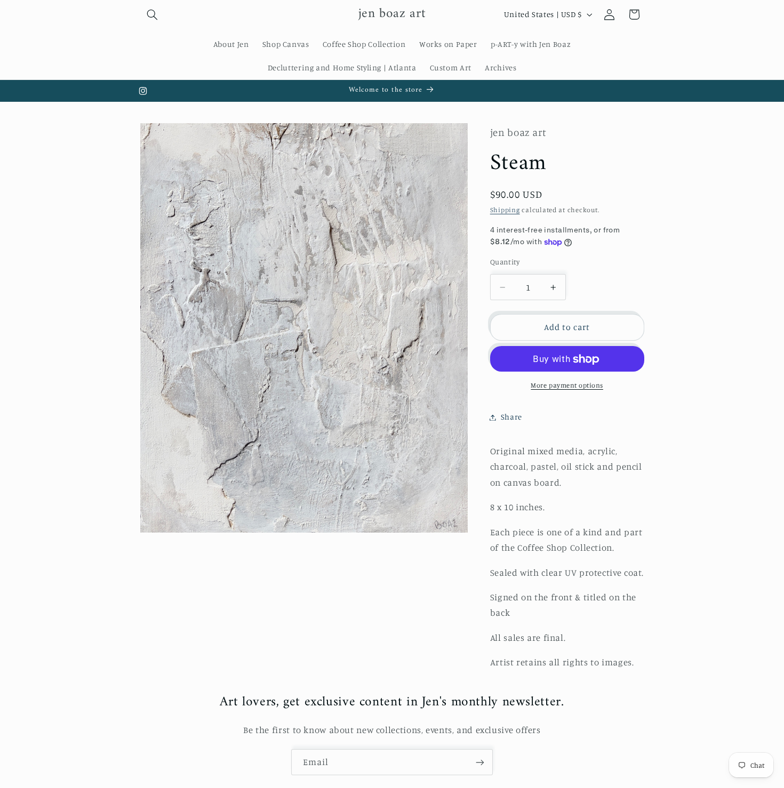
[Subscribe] (480, 762)
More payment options (567, 386)
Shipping (505, 210)
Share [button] (511, 417)
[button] (152, 14)
